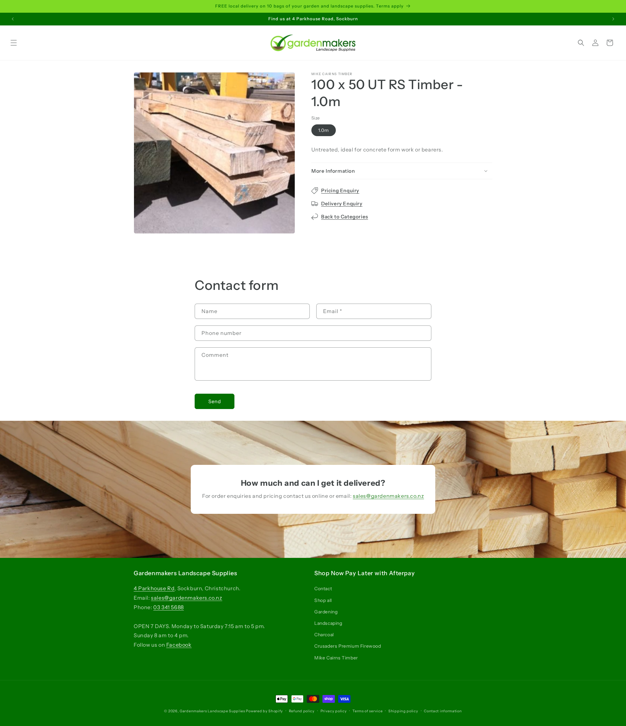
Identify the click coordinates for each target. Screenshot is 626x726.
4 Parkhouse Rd (154, 588)
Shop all (323, 600)
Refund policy (302, 711)
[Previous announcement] (13, 19)
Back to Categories (344, 216)
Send (214, 401)
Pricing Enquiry (340, 190)
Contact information (443, 711)
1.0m (323, 130)
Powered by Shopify (264, 711)
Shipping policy (403, 711)
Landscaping (328, 623)
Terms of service (367, 711)
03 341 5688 (168, 607)
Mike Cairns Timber (336, 658)
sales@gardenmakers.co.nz (388, 496)
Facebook (179, 644)
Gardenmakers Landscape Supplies (212, 711)
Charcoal (324, 635)
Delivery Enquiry (342, 203)
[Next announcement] (613, 19)
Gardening (325, 612)
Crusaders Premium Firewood (347, 646)
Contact (323, 589)
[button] (14, 43)
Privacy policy (333, 711)
